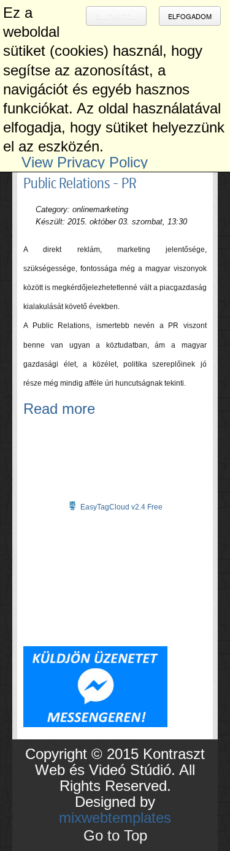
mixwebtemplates (115, 817)
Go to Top (115, 835)
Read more (59, 408)
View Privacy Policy (84, 162)
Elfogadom (190, 16)
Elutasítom (116, 16)
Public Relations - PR (79, 183)
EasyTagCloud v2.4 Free (121, 507)
